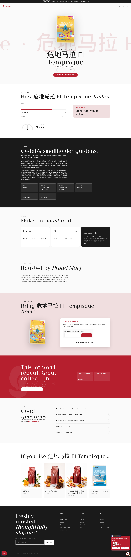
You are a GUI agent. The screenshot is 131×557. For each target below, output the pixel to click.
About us (82, 517)
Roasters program (104, 527)
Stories (91, 6)
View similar (115, 547)
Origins (82, 522)
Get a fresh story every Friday (25, 538)
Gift (67, 6)
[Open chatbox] (128, 554)
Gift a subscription (65, 527)
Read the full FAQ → (33, 421)
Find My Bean (75, 6)
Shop (38, 6)
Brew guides (83, 524)
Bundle (45, 6)
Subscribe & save (64, 524)
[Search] (119, 6)
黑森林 (118, 543)
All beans (62, 517)
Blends (62, 522)
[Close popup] (128, 537)
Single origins (63, 519)
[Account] (123, 6)
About (84, 6)
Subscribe (59, 6)
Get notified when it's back (65, 74)
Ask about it (124, 547)
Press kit (102, 524)
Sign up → (49, 542)
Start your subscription (32, 389)
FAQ (81, 527)
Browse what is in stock (85, 342)
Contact (102, 517)
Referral (102, 522)
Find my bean (63, 530)
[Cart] (127, 6)
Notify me (86, 335)
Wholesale (102, 519)
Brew (52, 6)
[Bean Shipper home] (18, 6)
